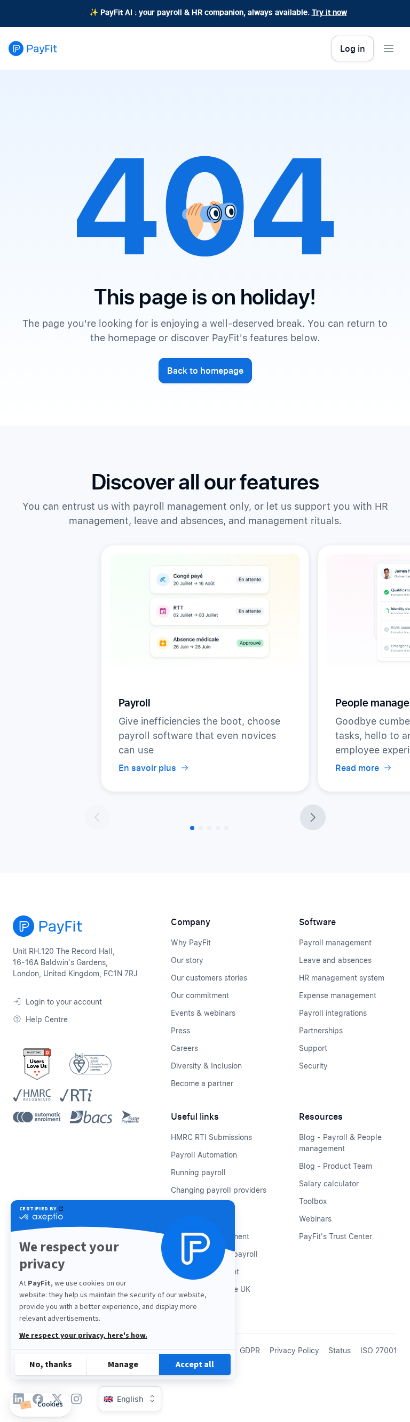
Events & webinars (203, 1013)
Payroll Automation (204, 1155)
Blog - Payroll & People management (340, 1142)
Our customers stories (209, 978)
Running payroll (198, 1172)
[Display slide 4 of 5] (218, 828)
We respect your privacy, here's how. (83, 1335)
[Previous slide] (97, 817)
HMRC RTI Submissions (211, 1137)
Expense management (337, 995)
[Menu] (388, 48)
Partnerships (321, 1030)
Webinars (315, 1219)
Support (313, 1048)
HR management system (341, 978)
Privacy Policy (294, 1350)
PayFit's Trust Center (335, 1236)
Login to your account (64, 1002)
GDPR (250, 1350)
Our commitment (200, 995)
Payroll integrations (333, 1013)
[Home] (33, 48)
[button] (41, 1405)
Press (180, 1030)
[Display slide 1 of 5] (192, 828)
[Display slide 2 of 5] (201, 828)
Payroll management (335, 942)
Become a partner (202, 1083)
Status (339, 1350)
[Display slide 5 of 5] (226, 828)
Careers (184, 1048)
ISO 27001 (378, 1350)
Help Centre (47, 1019)
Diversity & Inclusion (206, 1066)
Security (313, 1066)
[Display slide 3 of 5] (209, 828)
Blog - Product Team (335, 1166)
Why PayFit (191, 942)
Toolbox (313, 1201)
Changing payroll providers (218, 1190)
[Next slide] (313, 817)
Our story (187, 960)
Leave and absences (335, 960)
